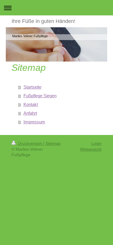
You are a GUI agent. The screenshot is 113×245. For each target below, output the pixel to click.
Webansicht (90, 149)
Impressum (34, 121)
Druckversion (30, 143)
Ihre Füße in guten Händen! (43, 21)
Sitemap (53, 143)
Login (96, 143)
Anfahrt (30, 113)
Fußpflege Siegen (40, 95)
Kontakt (30, 104)
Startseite (32, 86)
